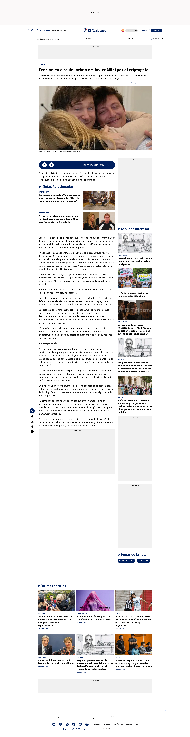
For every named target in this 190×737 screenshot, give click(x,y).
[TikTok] (60, 724)
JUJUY (82, 711)
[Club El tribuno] (167, 711)
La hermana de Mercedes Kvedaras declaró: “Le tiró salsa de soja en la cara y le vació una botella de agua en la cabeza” (134, 329)
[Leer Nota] (44, 165)
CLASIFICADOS (116, 711)
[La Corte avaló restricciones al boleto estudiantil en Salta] (135, 278)
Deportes (119, 613)
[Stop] (51, 165)
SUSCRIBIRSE (156, 30)
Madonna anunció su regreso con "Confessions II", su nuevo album (93, 618)
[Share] (32, 410)
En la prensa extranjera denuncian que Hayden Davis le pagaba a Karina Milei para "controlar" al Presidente (58, 218)
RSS (136, 724)
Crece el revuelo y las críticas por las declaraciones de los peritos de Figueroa (135, 261)
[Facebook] (73, 724)
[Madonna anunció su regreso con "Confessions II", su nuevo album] (94, 600)
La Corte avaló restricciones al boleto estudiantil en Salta (133, 294)
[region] (95, 52)
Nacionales (43, 65)
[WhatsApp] (80, 724)
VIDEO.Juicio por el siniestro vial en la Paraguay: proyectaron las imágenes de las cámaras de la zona (133, 663)
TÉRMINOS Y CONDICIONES (102, 724)
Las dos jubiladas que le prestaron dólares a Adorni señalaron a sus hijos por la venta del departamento (55, 621)
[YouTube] (53, 724)
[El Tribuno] (95, 30)
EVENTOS (151, 711)
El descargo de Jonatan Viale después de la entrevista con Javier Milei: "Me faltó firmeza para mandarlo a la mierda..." (59, 197)
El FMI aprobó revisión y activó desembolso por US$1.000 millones (56, 662)
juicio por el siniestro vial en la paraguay (56, 39)
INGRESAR (145, 30)
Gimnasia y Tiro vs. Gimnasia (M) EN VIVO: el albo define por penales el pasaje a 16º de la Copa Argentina (133, 621)
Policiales (122, 255)
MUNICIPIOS (23, 711)
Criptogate (45, 192)
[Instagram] (87, 724)
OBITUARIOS (98, 711)
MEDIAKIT (129, 724)
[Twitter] (67, 724)
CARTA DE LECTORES (64, 711)
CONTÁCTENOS (118, 724)
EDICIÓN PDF (134, 711)
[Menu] (28, 30)
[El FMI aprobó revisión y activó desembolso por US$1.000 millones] (56, 644)
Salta (120, 290)
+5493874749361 (158, 39)
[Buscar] (32, 30)
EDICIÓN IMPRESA (42, 711)
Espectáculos (82, 613)
